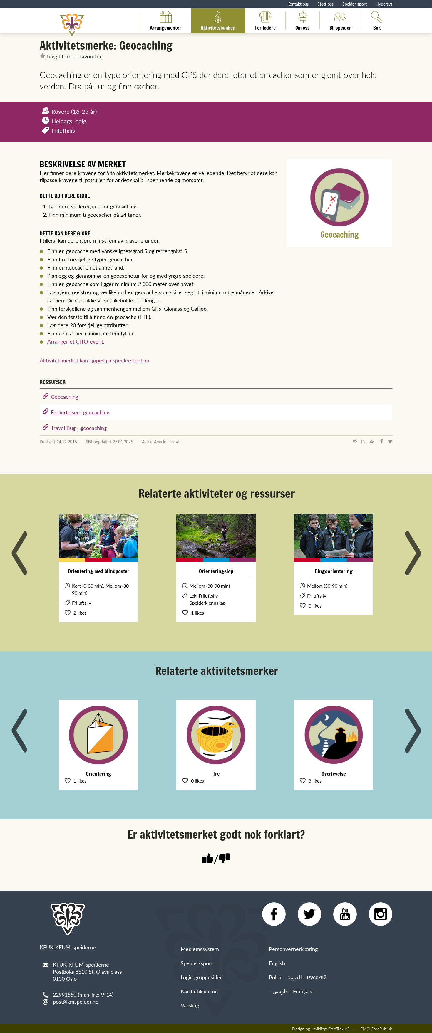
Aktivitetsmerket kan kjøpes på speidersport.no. (95, 360)
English (277, 963)
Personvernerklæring (293, 949)
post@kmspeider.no (75, 1001)
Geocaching (64, 396)
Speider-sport (354, 4)
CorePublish (381, 1029)
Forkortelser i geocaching (80, 412)
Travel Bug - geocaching (79, 427)
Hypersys (384, 4)
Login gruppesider (201, 977)
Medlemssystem (200, 949)
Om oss (302, 26)
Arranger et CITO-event (75, 341)
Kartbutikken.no (199, 991)
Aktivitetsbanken (218, 26)
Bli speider (340, 26)
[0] (224, 859)
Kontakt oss (298, 4)
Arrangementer (165, 26)
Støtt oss (325, 4)
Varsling (190, 1005)
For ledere (265, 26)
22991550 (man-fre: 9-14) (83, 994)
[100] (207, 859)
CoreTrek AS (338, 1029)
